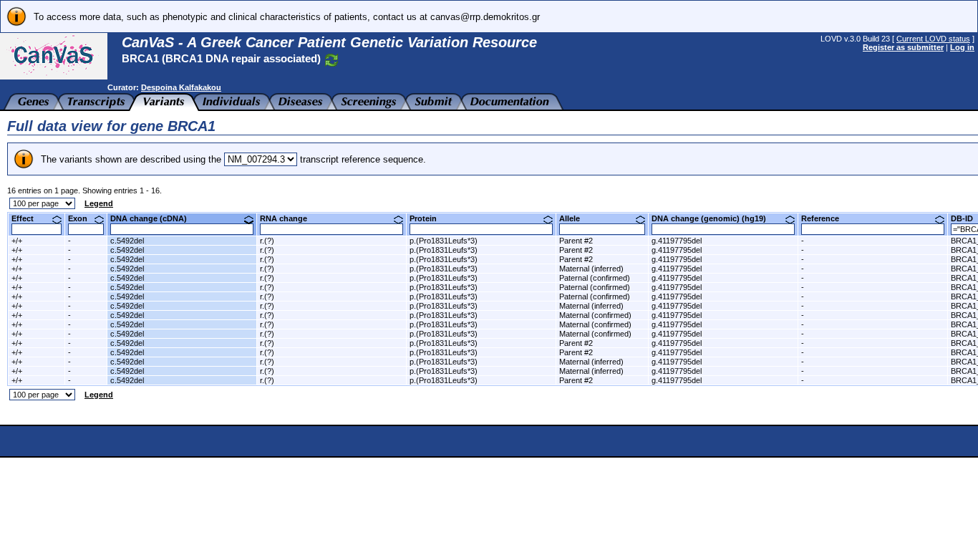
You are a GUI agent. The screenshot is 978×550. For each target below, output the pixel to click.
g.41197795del (677, 240)
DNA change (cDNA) (154, 218)
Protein (428, 218)
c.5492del (127, 240)
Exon (83, 218)
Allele (575, 218)
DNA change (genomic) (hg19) (714, 218)
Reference (825, 218)
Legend (98, 203)
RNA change (289, 218)
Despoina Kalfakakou (181, 87)
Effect (27, 218)
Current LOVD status (933, 38)
